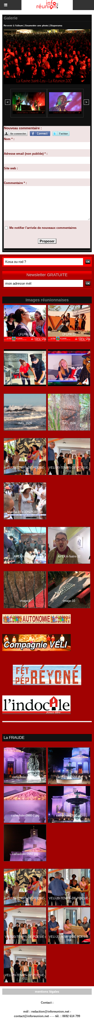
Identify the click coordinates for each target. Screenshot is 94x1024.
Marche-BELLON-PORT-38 (25, 512)
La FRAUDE (14, 737)
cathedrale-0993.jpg (25, 777)
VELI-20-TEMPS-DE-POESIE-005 (69, 900)
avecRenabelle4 (69, 379)
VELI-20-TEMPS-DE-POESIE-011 (69, 469)
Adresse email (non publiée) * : (25, 153)
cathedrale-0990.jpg (69, 815)
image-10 (69, 601)
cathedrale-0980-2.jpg (25, 815)
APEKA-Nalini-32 (69, 556)
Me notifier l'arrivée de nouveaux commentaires (42, 228)
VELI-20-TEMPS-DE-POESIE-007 (25, 938)
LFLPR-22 (69, 334)
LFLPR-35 (25, 334)
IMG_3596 (69, 423)
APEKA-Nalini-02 (25, 556)
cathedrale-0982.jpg (25, 854)
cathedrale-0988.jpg (69, 777)
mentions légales (47, 991)
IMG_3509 (25, 423)
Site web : (11, 168)
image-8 (25, 601)
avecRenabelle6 (25, 379)
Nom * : (9, 139)
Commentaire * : (15, 183)
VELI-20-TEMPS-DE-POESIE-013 (25, 469)
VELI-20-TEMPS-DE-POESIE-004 (69, 938)
